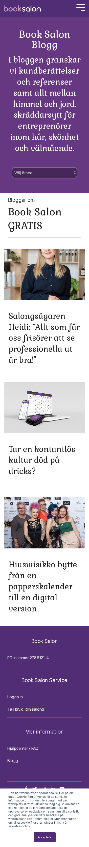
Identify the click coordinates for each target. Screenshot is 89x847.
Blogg (12, 760)
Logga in (15, 696)
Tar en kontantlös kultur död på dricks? (42, 460)
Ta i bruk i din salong (25, 709)
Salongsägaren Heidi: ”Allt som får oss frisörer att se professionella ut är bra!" (44, 338)
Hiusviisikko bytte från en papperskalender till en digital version (43, 586)
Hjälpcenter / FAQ (22, 748)
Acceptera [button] (44, 837)
